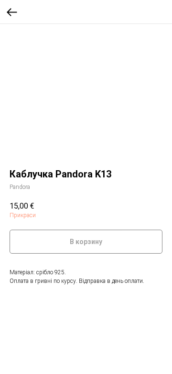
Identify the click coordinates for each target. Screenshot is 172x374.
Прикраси (23, 215)
